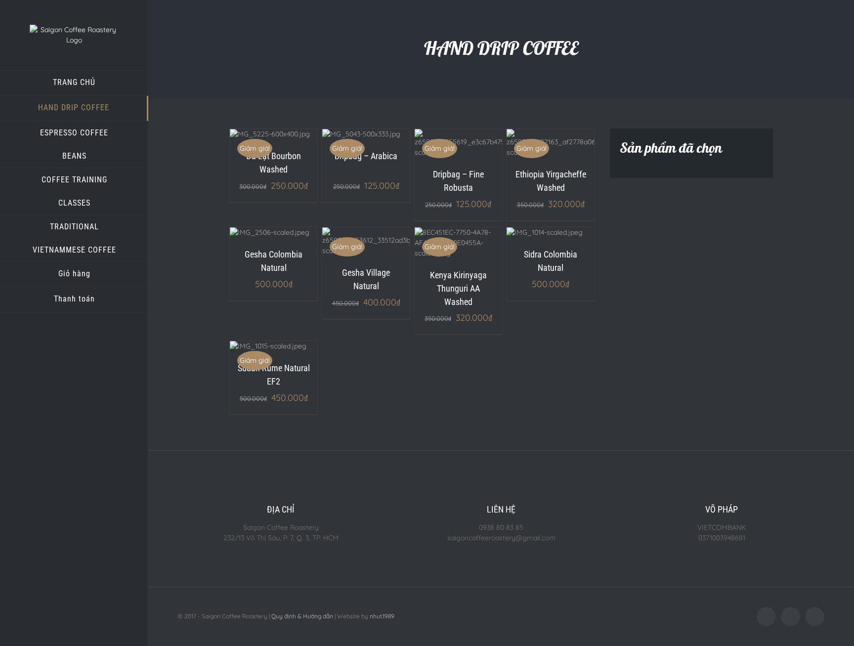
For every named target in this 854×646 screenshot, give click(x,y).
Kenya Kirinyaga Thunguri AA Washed (458, 288)
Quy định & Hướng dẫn (302, 616)
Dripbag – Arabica (366, 156)
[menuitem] (74, 83)
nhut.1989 (382, 616)
